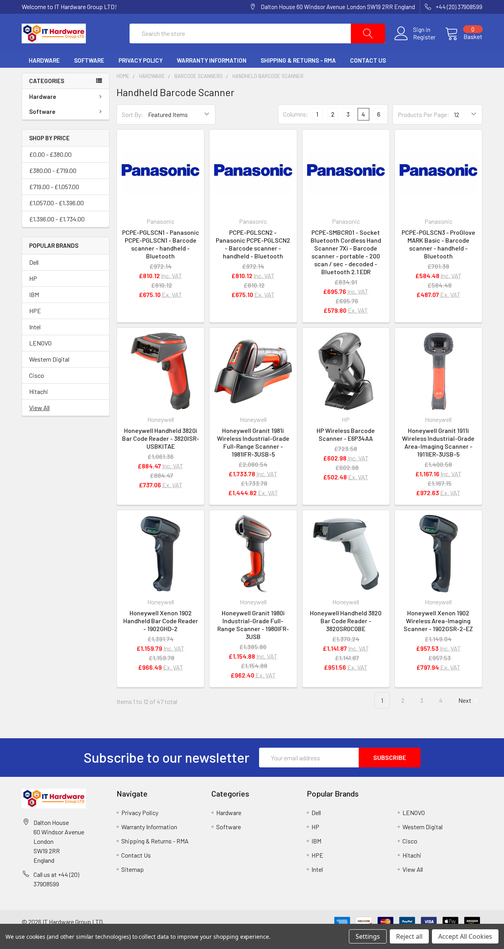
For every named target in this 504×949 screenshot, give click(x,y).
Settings (368, 936)
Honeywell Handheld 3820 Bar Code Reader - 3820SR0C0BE (346, 620)
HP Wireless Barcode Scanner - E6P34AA (346, 434)
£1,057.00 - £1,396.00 (56, 202)
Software (89, 60)
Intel (35, 327)
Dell (34, 262)
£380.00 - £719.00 (52, 170)
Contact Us (368, 60)
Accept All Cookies (465, 936)
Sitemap (132, 869)
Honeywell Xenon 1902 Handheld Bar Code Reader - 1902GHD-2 (160, 620)
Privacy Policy (141, 60)
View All (39, 407)
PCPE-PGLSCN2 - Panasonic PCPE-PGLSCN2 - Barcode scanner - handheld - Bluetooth (253, 244)
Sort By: (132, 114)
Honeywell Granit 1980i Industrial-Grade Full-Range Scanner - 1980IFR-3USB (253, 624)
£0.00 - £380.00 (50, 154)
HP (33, 278)
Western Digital (49, 359)
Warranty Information (211, 60)
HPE (35, 310)
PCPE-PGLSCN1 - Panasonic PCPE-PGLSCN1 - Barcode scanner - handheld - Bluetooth (160, 244)
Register (424, 37)
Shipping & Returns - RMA (298, 60)
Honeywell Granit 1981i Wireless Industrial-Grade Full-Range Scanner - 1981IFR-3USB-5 (253, 442)
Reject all (409, 936)
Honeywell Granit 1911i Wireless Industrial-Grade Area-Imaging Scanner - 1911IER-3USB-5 (438, 442)
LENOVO (40, 343)
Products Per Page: (423, 114)
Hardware (44, 60)
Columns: (295, 114)
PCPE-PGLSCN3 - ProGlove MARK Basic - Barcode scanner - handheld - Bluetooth (438, 244)
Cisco (36, 375)
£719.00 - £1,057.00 (54, 186)
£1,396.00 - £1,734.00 (57, 219)
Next (465, 700)
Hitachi (38, 391)
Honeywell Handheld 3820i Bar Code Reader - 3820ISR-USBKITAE (160, 438)
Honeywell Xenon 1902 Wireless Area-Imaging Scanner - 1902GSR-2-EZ (438, 620)
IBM (34, 294)
